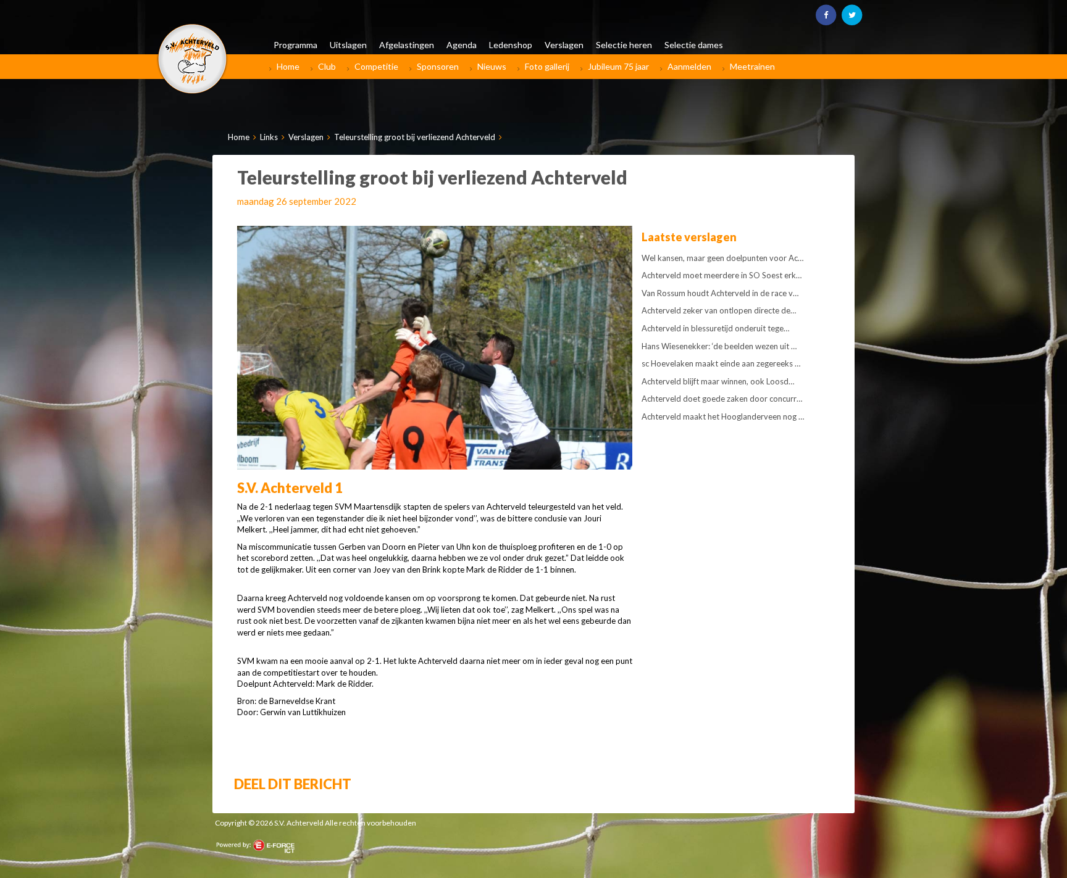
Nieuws (491, 66)
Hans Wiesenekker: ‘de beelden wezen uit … (719, 346)
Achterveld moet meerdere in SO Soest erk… (721, 275)
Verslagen (306, 137)
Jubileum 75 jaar (618, 66)
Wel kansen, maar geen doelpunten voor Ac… (722, 258)
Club (327, 66)
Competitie (376, 66)
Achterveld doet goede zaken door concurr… (722, 399)
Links (269, 137)
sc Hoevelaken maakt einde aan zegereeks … (721, 363)
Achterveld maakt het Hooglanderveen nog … (723, 416)
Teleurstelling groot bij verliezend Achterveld (414, 137)
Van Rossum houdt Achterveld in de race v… (720, 293)
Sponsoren (438, 66)
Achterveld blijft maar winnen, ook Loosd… (718, 381)
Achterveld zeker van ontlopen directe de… (719, 310)
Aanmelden (689, 66)
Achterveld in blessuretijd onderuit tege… (715, 328)
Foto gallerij (547, 66)
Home (288, 66)
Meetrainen (752, 66)
